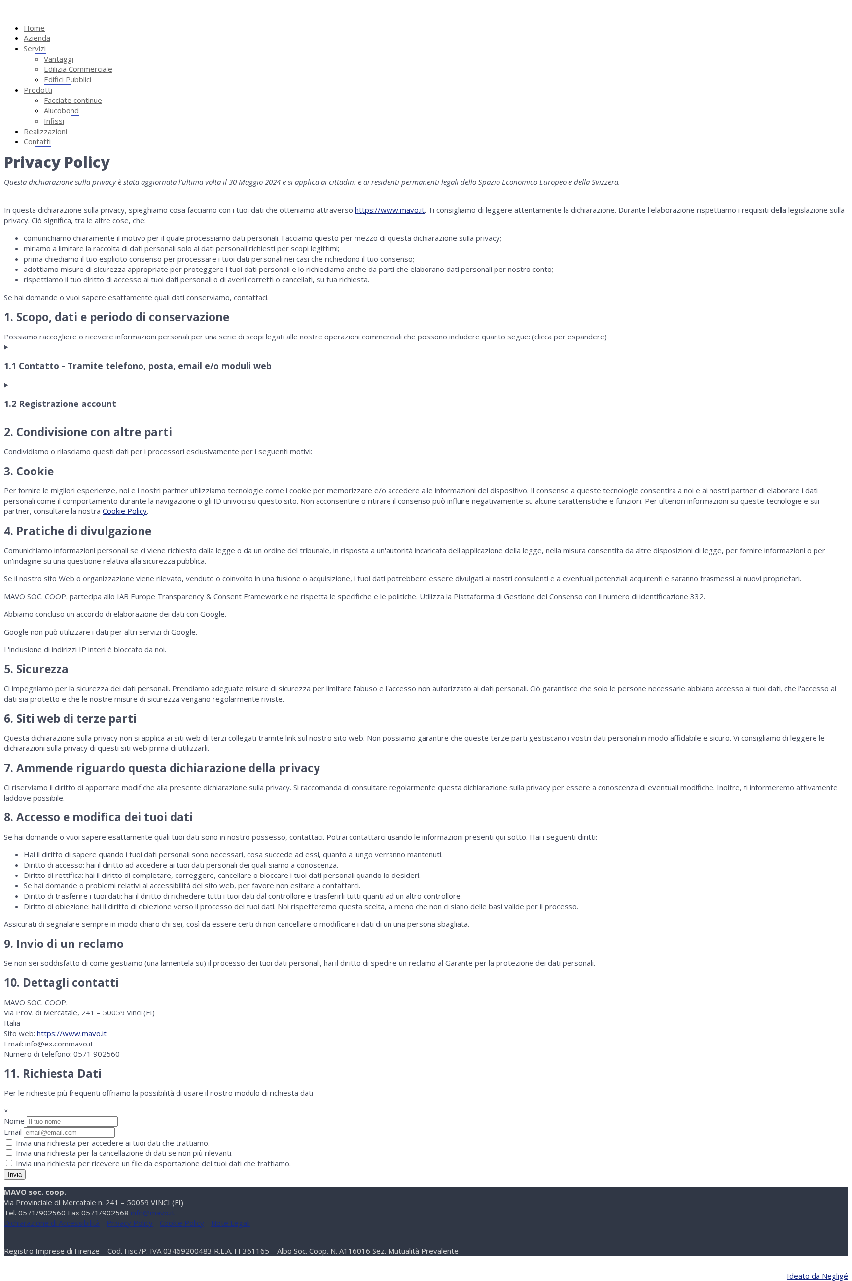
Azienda (37, 38)
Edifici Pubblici (67, 79)
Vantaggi (58, 59)
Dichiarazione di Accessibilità (52, 1223)
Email (13, 1132)
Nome (14, 1121)
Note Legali (230, 1223)
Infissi (54, 121)
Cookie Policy (125, 511)
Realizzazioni (45, 131)
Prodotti (38, 90)
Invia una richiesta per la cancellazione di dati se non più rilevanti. (123, 1153)
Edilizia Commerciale (78, 69)
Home (34, 28)
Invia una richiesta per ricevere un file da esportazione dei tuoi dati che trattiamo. (152, 1163)
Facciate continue (73, 100)
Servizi (35, 48)
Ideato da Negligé (817, 1276)
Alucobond (61, 110)
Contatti (37, 141)
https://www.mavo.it (390, 210)
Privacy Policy (129, 1223)
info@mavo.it (153, 1212)
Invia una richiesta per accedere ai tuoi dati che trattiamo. (112, 1142)
